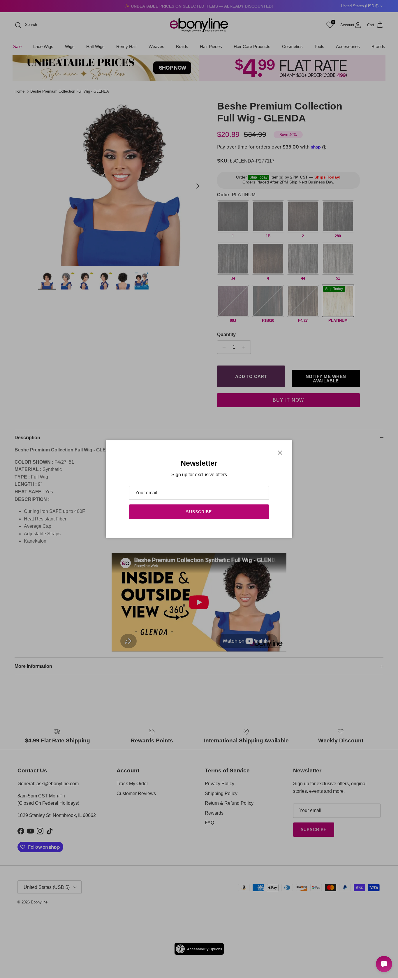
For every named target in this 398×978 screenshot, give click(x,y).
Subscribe (199, 511)
